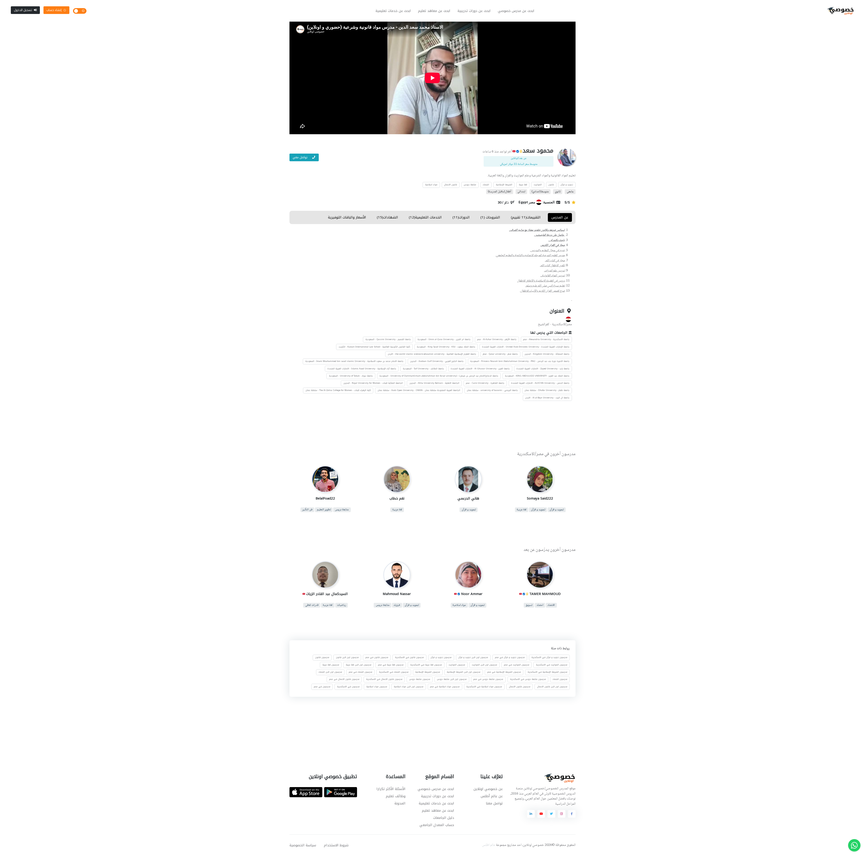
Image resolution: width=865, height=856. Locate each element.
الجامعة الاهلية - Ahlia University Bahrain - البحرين (434, 383)
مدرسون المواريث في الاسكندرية (551, 665)
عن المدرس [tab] (559, 217)
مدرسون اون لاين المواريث (484, 665)
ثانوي (557, 191)
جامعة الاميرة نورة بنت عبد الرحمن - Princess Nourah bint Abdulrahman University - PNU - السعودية (519, 361)
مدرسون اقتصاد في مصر (360, 672)
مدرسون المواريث (456, 665)
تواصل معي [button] (300, 157)
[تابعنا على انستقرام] (561, 814)
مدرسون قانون (322, 658)
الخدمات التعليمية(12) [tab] (425, 217)
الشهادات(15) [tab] (387, 217)
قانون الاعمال (450, 185)
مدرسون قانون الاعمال (519, 687)
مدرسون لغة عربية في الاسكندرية (426, 665)
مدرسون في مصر (322, 687)
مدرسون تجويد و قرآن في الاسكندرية (549, 658)
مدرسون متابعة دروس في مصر (488, 679)
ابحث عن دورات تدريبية (474, 11)
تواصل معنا (494, 803)
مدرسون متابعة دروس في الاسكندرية (528, 679)
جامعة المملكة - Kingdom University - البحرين (546, 354)
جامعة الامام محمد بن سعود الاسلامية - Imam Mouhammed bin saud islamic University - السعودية (354, 361)
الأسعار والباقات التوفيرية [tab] (347, 217)
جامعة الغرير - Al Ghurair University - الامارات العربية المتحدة (480, 369)
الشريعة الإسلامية (504, 185)
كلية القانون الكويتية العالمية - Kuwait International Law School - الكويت (374, 347)
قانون (551, 185)
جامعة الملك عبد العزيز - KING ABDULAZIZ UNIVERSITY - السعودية (537, 376)
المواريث (538, 185)
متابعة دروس (470, 185)
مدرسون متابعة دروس (419, 679)
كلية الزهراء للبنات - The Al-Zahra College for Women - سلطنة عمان (338, 390)
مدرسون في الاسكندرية (348, 687)
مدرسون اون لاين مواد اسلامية (408, 687)
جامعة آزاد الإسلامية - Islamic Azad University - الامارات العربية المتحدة (361, 369)
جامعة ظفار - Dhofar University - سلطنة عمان (546, 390)
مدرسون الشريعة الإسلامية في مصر (504, 672)
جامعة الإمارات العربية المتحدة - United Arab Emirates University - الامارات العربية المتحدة (525, 347)
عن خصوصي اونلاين (488, 789)
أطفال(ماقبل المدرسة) (499, 191)
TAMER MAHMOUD (544, 594)
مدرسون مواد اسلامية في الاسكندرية (484, 687)
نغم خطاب (396, 498)
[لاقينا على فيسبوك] (572, 814)
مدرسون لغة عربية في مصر (391, 665)
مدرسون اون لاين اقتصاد (330, 672)
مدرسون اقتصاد (560, 679)
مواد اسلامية (431, 185)
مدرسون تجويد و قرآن (441, 658)
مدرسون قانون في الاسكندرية (409, 658)
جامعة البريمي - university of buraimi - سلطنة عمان (492, 390)
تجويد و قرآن (566, 185)
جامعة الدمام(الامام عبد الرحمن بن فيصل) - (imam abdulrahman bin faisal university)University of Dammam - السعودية (438, 376)
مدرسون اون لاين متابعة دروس (452, 679)
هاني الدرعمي (468, 498)
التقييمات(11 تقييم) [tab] (526, 217)
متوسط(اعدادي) (540, 191)
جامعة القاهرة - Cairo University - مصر (485, 383)
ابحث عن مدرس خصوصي (516, 11)
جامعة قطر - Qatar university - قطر (500, 354)
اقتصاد (486, 185)
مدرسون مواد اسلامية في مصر (445, 687)
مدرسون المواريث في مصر (516, 665)
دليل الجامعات (443, 818)
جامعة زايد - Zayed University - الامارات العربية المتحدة (542, 369)
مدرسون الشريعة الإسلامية (427, 672)
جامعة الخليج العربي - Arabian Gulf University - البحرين (437, 361)
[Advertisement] (429, 427)
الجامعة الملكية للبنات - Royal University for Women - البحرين (373, 383)
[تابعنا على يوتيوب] (541, 814)
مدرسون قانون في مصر (376, 658)
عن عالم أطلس (492, 796)
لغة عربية (523, 185)
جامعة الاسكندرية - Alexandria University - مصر (546, 339)
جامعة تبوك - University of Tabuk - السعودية (351, 376)
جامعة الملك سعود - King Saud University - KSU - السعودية (446, 347)
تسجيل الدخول (23, 10)
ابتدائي (521, 191)
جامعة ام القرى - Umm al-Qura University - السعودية (444, 339)
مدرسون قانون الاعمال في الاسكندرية (384, 679)
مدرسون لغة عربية (330, 665)
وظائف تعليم (395, 796)
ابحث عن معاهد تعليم (434, 11)
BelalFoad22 (325, 498)
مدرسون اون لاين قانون (347, 658)
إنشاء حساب (53, 10)
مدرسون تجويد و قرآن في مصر (510, 658)
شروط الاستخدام (336, 845)
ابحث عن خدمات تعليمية (393, 11)
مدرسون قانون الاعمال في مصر (344, 679)
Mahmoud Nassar (397, 594)
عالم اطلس (488, 845)
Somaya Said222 (540, 498)
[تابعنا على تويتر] (551, 814)
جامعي (570, 191)
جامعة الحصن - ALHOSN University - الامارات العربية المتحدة (540, 383)
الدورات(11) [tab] (461, 217)
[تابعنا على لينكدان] (531, 814)
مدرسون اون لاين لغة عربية (358, 665)
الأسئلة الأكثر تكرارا (390, 789)
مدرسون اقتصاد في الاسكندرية (394, 672)
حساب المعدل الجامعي (436, 825)
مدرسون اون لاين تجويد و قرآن (473, 658)
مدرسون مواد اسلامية (376, 687)
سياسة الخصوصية (302, 845)
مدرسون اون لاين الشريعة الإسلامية (463, 672)
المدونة (399, 803)
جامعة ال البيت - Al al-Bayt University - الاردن (547, 398)
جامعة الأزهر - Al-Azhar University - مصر (497, 339)
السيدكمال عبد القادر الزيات (327, 594)
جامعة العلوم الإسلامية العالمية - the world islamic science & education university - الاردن (432, 354)
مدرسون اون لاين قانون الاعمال (552, 687)
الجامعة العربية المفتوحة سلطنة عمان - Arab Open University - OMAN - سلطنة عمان (419, 390)
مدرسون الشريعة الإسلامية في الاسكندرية (547, 672)
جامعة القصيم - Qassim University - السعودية (388, 339)
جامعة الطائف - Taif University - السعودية (423, 369)
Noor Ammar (472, 594)
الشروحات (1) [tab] (490, 217)
